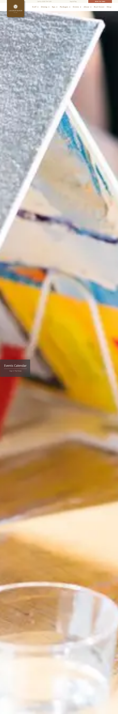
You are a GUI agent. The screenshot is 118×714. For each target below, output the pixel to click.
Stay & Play (73, 1)
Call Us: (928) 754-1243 (44, 1)
